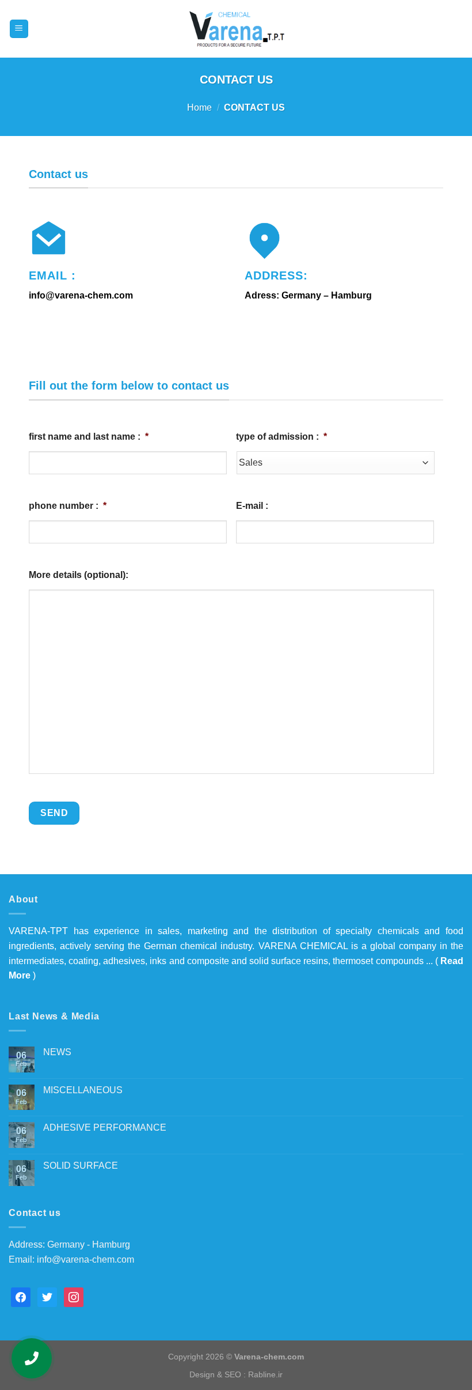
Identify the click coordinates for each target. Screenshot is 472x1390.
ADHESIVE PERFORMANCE (104, 1127)
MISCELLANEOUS (83, 1090)
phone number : (67, 506)
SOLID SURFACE (80, 1165)
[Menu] (19, 29)
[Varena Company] (236, 28)
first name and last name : (89, 436)
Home (199, 107)
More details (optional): (78, 575)
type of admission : (281, 436)
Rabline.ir (265, 1374)
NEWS (57, 1052)
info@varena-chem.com (85, 1259)
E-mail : (252, 506)
